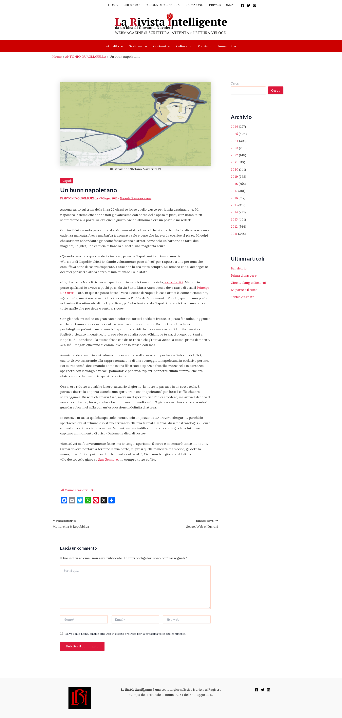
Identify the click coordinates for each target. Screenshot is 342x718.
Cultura (181, 46)
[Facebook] (242, 5)
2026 (234, 126)
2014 (234, 212)
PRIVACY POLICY (221, 5)
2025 (234, 134)
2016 (234, 198)
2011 (234, 234)
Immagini (225, 46)
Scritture (136, 46)
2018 (234, 184)
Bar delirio (239, 268)
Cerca (234, 83)
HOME (113, 5)
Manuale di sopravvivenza (135, 198)
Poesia (203, 46)
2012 (234, 226)
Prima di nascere (243, 275)
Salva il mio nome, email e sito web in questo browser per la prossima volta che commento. (126, 634)
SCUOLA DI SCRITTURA (162, 5)
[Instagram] (254, 5)
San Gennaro (108, 459)
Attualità (112, 46)
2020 (234, 169)
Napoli (67, 181)
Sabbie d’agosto (243, 297)
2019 (234, 176)
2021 (234, 162)
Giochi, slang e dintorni (248, 283)
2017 (234, 191)
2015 (234, 205)
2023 (234, 148)
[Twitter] (248, 5)
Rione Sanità (173, 282)
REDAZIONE (194, 5)
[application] (121, 46)
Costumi (159, 46)
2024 (234, 141)
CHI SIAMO (132, 5)
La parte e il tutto (244, 290)
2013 (234, 219)
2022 (234, 155)
